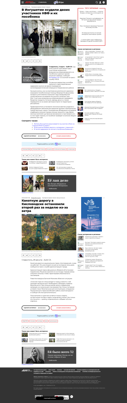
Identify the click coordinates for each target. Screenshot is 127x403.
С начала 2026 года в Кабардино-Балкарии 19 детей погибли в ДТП (91, 40)
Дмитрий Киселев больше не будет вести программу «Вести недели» (94, 108)
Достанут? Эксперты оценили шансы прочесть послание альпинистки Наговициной (95, 244)
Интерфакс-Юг (54, 77)
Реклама (59, 369)
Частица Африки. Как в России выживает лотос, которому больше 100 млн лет (94, 81)
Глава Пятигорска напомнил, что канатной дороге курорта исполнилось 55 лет (65, 340)
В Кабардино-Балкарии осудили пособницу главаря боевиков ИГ (38, 162)
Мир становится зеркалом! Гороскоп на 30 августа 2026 (91, 26)
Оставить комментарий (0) (63, 136)
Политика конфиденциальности (91, 371)
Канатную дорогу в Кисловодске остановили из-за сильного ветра (65, 334)
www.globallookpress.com (29, 57)
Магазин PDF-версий (69, 369)
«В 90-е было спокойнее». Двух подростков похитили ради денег (94, 74)
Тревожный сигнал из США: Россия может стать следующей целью (94, 96)
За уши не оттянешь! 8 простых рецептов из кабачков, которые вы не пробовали (95, 70)
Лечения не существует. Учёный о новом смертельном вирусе (94, 237)
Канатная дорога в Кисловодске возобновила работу (38, 334)
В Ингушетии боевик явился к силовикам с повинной (53, 127)
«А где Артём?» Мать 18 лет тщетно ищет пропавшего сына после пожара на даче (94, 58)
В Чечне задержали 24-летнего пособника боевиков (53, 129)
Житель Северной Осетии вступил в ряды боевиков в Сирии (38, 168)
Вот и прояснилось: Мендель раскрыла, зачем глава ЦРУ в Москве (95, 91)
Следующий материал (50, 398)
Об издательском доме (40, 369)
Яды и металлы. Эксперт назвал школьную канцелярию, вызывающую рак (93, 249)
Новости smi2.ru (27, 192)
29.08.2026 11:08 (26, 197)
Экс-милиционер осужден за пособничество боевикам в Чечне (65, 168)
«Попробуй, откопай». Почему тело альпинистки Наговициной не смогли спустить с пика (94, 255)
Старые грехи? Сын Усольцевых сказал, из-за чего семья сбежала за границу (94, 266)
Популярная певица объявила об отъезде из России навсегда (93, 102)
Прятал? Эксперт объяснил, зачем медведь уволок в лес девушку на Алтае (94, 64)
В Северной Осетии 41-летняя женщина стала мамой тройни (91, 33)
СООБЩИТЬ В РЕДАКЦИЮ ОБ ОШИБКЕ (43, 373)
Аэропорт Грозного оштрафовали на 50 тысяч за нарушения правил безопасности (91, 20)
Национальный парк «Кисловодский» (32, 251)
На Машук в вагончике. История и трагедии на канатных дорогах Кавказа (38, 340)
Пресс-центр (51, 369)
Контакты (48, 371)
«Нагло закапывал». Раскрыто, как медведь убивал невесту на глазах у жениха (94, 53)
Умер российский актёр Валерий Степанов (93, 119)
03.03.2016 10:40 (26, 7)
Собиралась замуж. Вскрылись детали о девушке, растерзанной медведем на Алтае (94, 261)
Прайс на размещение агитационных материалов (66, 371)
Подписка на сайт (38, 371)
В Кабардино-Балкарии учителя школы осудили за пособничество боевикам (65, 163)
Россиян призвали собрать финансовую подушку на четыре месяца (93, 114)
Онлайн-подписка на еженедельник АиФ (88, 369)
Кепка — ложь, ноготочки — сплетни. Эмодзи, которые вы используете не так (91, 13)
